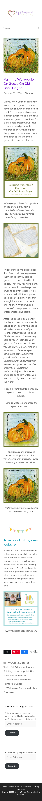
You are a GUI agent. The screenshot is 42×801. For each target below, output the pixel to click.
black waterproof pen (21, 329)
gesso (30, 112)
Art (8, 667)
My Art (9, 663)
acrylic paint (21, 361)
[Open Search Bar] (38, 28)
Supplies (24, 663)
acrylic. (29, 357)
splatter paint (21, 671)
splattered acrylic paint (21, 511)
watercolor (23, 140)
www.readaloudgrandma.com (21, 631)
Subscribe (12, 733)
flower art (30, 667)
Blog (16, 663)
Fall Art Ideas (17, 667)
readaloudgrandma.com (16, 572)
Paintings (8, 671)
